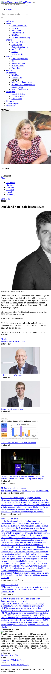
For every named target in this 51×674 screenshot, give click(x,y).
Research (10, 101)
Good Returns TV (19, 26)
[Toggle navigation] (34, 2)
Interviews (10, 106)
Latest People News (20, 59)
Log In (9, 9)
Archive (15, 28)
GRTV (9, 70)
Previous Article (8, 341)
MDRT (15, 51)
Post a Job (16, 68)
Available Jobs (18, 66)
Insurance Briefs (18, 42)
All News (10, 21)
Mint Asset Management (22, 82)
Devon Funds (17, 87)
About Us (5, 660)
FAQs (12, 660)
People (9, 56)
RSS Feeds (19, 660)
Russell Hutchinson (20, 47)
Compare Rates (18, 96)
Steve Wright (17, 44)
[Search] (27, 14)
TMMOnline (17, 99)
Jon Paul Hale (17, 49)
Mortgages (10, 91)
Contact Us (5, 665)
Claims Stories (17, 54)
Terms (13, 665)
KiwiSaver (16, 35)
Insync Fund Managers (21, 89)
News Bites (16, 30)
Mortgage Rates (18, 94)
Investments (11, 73)
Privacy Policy (22, 665)
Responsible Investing (21, 37)
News (8, 23)
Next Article (20, 341)
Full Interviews (18, 33)
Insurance (10, 40)
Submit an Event (18, 63)
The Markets (17, 77)
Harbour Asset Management (23, 84)
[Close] (2, 17)
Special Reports (12, 103)
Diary (14, 61)
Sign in (4, 339)
